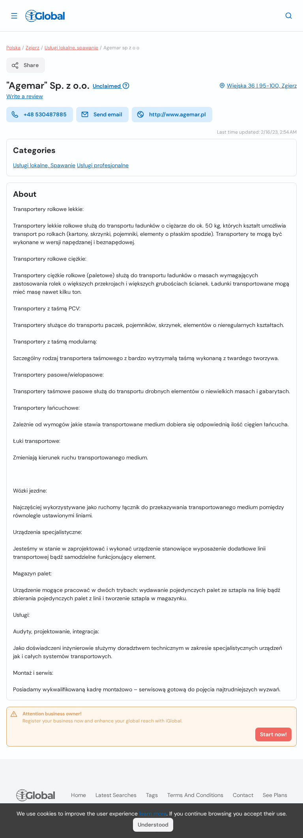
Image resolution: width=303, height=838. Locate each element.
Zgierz (32, 48)
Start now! (273, 734)
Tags (152, 795)
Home (78, 795)
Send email (108, 114)
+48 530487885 (45, 114)
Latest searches (116, 795)
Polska (13, 48)
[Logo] (45, 16)
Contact (243, 795)
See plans (275, 795)
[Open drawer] (14, 15)
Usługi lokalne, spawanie (71, 48)
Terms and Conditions (195, 795)
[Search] (289, 15)
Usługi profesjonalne (103, 165)
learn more (152, 813)
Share (31, 65)
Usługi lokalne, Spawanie (44, 165)
